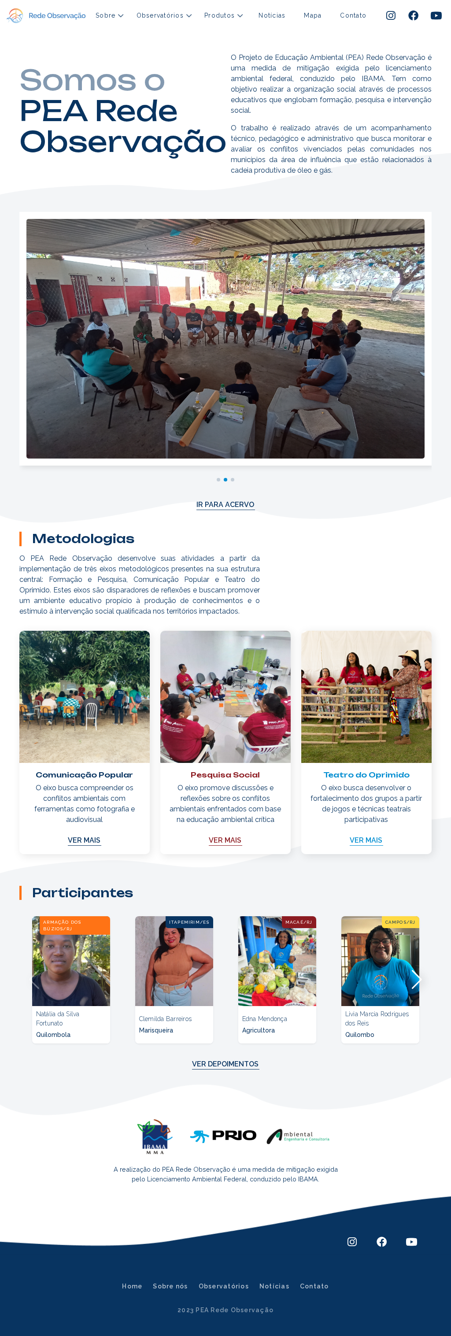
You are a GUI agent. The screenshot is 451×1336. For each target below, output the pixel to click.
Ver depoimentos (225, 1064)
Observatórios (224, 1286)
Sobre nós (170, 1286)
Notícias (272, 15)
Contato (353, 15)
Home (132, 1286)
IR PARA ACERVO (225, 504)
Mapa (313, 15)
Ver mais (84, 840)
